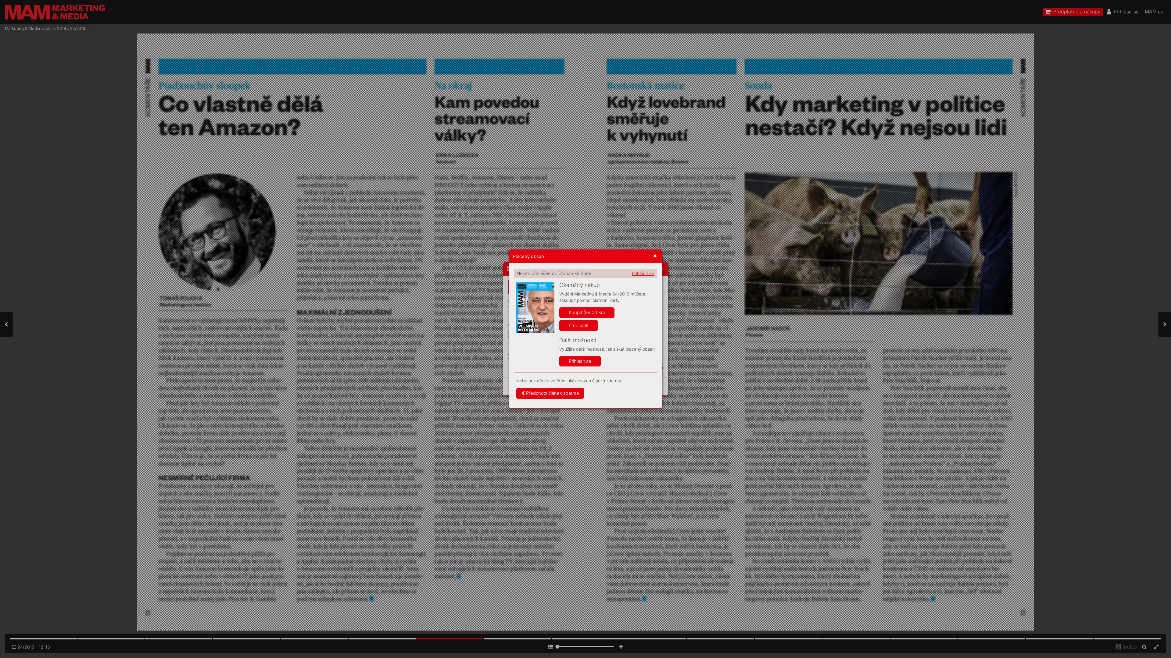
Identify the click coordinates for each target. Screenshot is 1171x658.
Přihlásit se (643, 273)
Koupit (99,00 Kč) (587, 312)
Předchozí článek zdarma (552, 393)
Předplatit (579, 325)
